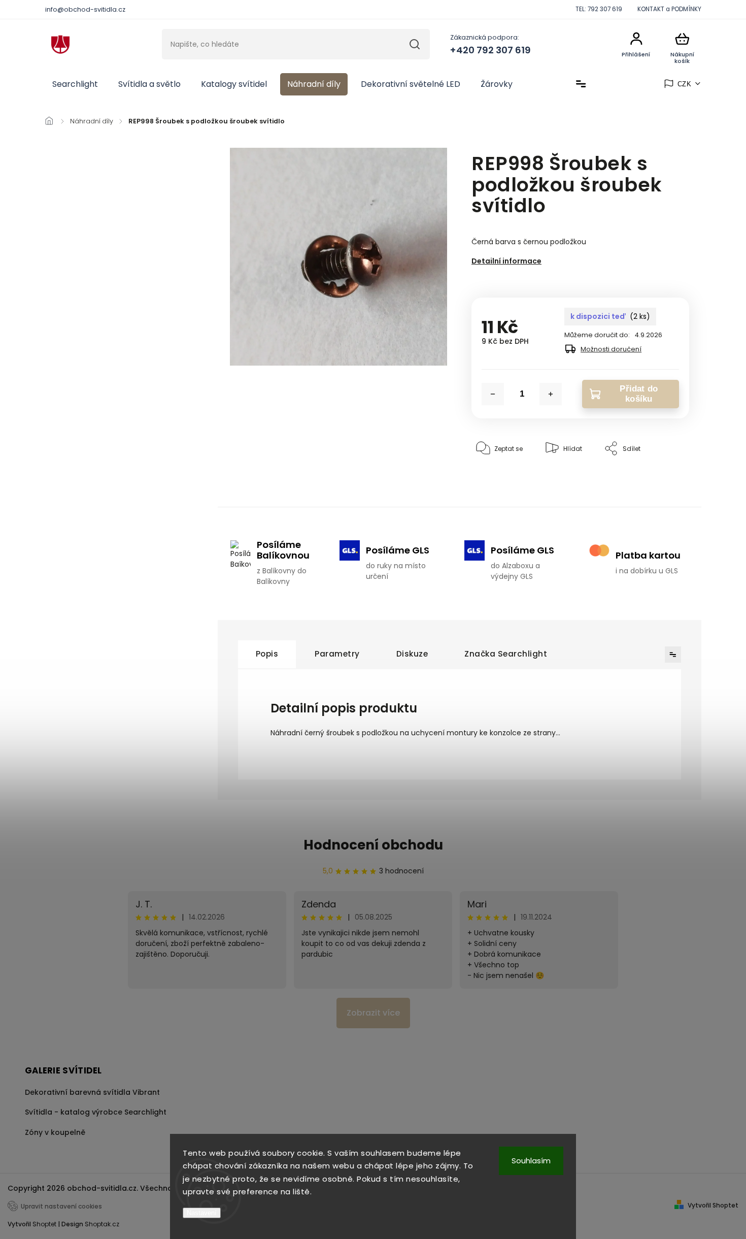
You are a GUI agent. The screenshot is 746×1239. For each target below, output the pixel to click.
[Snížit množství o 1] (493, 394)
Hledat (414, 44)
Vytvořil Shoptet (713, 1205)
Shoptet (44, 1224)
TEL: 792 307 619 (598, 9)
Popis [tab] (267, 653)
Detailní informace (506, 261)
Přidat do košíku (639, 394)
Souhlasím (531, 1160)
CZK (684, 84)
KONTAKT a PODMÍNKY (669, 9)
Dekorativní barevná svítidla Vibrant (92, 1092)
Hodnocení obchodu (373, 845)
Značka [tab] (505, 653)
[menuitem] (75, 84)
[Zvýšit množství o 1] (550, 394)
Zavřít (657, 479)
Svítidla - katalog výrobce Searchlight (95, 1112)
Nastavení (202, 1213)
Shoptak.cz (102, 1224)
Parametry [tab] (337, 653)
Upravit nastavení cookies (61, 1206)
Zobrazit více (373, 1013)
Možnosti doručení (611, 349)
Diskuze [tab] (412, 653)
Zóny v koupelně (55, 1132)
